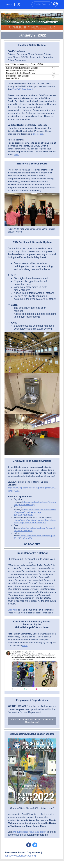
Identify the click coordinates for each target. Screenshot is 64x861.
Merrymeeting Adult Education (29, 832)
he (15, 154)
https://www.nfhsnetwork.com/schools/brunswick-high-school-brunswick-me (35, 521)
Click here (12, 610)
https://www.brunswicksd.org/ (20, 855)
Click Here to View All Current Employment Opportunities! (32, 720)
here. (24, 645)
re (17, 154)
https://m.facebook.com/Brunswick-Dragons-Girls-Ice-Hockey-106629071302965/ (35, 512)
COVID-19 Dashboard (22, 89)
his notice (38, 134)
